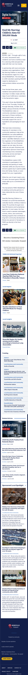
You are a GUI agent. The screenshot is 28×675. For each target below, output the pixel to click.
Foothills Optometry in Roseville (13, 400)
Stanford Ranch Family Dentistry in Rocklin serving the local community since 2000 (13, 590)
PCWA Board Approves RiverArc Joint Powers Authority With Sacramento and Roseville (15, 373)
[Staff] (11, 40)
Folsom (4, 280)
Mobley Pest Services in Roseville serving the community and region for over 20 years (13, 508)
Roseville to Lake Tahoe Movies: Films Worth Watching (14, 360)
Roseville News (6, 347)
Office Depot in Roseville (11, 389)
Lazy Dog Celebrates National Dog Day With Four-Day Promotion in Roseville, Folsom (14, 276)
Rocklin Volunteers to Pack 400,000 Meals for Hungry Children (12, 308)
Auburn (4, 312)
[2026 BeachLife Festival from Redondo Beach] (14, 429)
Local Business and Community (13, 364)
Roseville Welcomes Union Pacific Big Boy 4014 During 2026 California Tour (14, 449)
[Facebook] (3, 47)
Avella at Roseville (9, 366)
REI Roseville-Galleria (10, 384)
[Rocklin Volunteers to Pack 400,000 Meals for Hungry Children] (14, 297)
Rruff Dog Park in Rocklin (11, 394)
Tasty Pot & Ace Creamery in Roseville (14, 411)
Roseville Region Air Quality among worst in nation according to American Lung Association (13, 342)
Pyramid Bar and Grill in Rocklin (12, 379)
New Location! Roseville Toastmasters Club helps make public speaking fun (14, 405)
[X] (7, 47)
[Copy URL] (10, 47)
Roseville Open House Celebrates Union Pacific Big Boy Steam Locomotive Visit (12, 458)
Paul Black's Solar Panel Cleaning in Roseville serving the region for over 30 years (13, 549)
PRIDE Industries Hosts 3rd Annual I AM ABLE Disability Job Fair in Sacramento (13, 467)
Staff (16, 40)
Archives (4, 444)
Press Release (10, 53)
